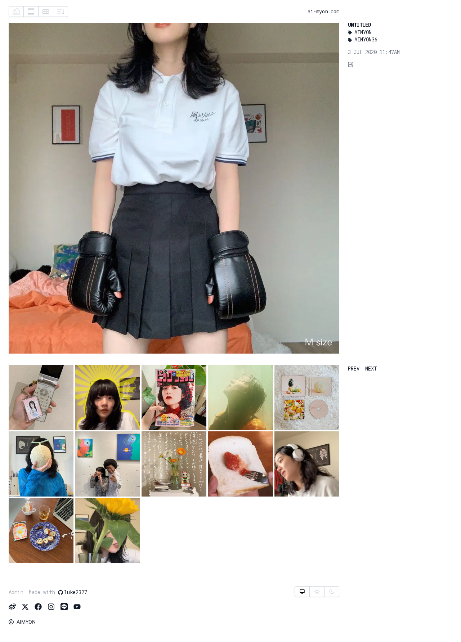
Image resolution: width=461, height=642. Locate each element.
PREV (353, 368)
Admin (16, 592)
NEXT (371, 368)
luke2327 (75, 592)
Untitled (359, 25)
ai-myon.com (323, 11)
